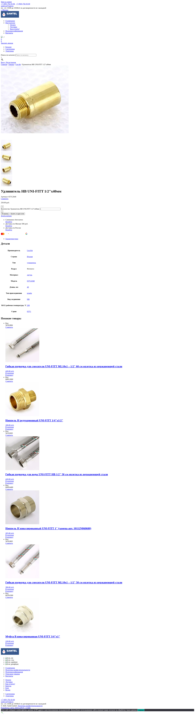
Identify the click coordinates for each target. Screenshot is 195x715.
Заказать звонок (7, 43)
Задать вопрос (6, 216)
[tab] (99, 239)
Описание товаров (12, 674)
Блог (7, 688)
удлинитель (31, 263)
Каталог (8, 47)
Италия (30, 257)
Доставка (13, 27)
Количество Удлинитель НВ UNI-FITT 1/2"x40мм (20, 209)
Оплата (13, 25)
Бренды (8, 686)
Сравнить (4, 199)
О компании (10, 21)
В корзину (5, 214)
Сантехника (10, 49)
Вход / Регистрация (8, 62)
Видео (7, 690)
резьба (29, 293)
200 (28, 305)
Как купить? (15, 29)
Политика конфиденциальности (17, 670)
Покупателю (10, 23)
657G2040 (31, 281)
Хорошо (141, 710)
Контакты (9, 33)
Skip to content (6, 2)
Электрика (9, 51)
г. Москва (4, 10)
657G (29, 311)
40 (28, 287)
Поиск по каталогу (8, 55)
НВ (28, 299)
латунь (29, 275)
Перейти (8, 222)
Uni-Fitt (30, 250)
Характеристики (11, 239)
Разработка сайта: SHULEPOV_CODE (16, 708)
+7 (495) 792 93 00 (8, 4)
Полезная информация (14, 31)
